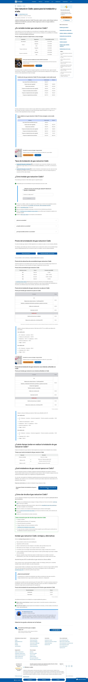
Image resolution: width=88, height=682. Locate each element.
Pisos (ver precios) (26, 253)
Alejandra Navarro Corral (23, 14)
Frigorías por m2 (62, 647)
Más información (26, 676)
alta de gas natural (24, 214)
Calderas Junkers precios (19, 651)
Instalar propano (63, 41)
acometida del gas (24, 207)
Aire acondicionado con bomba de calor (66, 643)
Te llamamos (67, 20)
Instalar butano (63, 39)
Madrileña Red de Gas (18, 641)
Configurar (30, 679)
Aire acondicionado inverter (64, 644)
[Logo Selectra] (18, 2)
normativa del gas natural (21, 281)
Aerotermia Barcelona (48, 643)
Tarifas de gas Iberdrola (34, 646)
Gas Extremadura (18, 646)
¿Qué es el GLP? (32, 654)
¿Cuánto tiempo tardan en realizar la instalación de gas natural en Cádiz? (66, 66)
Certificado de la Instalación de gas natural (29, 211)
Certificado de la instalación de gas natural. (26, 527)
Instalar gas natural (64, 27)
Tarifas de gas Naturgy (33, 641)
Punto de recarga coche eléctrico (35, 659)
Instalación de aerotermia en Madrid (51, 641)
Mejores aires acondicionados (65, 641)
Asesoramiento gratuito (29, 65)
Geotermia (31, 651)
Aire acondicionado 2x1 (63, 646)
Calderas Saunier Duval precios (20, 654)
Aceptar (58, 679)
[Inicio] (15, 5)
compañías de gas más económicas (49, 505)
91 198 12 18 (67, 17)
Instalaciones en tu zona (65, 49)
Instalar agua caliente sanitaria (64, 45)
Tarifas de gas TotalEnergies (34, 643)
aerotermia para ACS (19, 569)
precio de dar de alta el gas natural (27, 510)
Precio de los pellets (33, 653)
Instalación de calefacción (65, 30)
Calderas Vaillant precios (19, 656)
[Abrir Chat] (81, 679)
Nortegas (16, 644)
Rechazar (44, 679)
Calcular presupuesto (28, 155)
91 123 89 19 (56, 630)
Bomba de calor (47, 644)
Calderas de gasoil (33, 656)
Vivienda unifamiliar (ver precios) (47, 253)
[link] (19, 667)
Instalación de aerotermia (65, 36)
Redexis (16, 643)
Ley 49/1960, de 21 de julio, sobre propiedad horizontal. (39, 205)
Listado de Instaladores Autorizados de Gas (48, 488)
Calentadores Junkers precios (20, 653)
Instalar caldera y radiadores (66, 33)
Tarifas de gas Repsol (33, 644)
